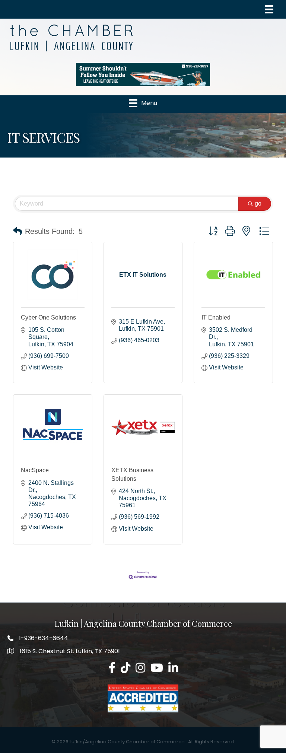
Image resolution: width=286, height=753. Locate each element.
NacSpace (35, 470)
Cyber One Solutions (48, 317)
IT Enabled (216, 317)
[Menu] (269, 9)
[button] (17, 231)
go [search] (258, 203)
